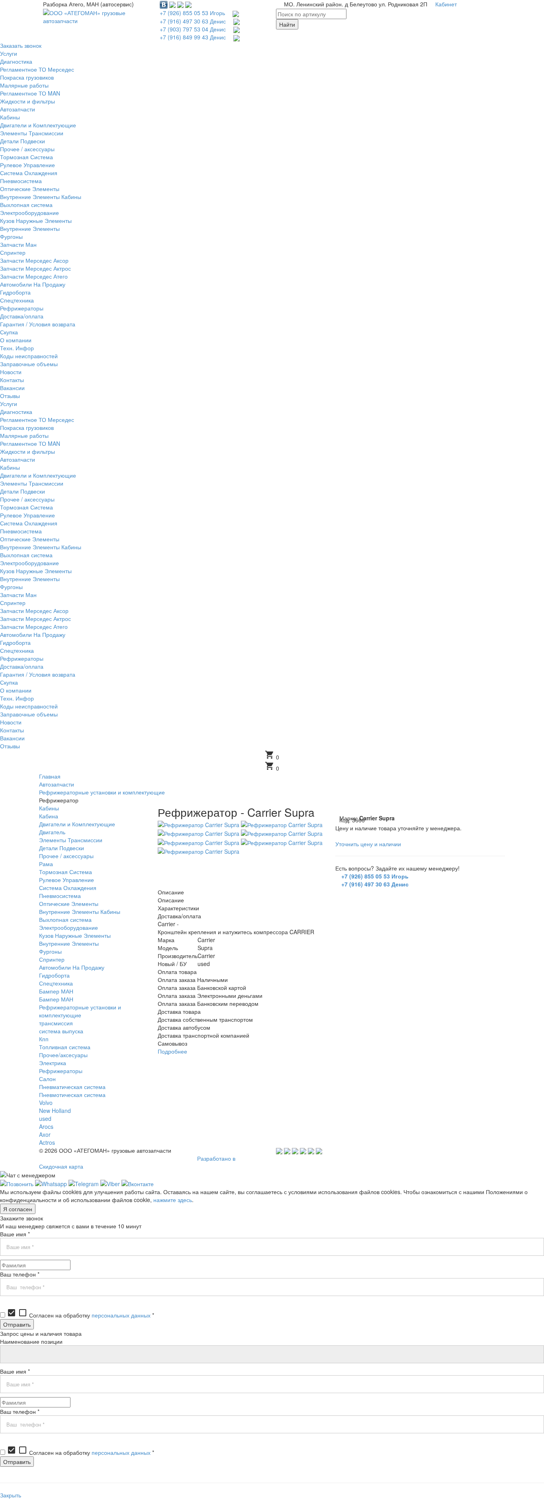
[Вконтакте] (137, 1183)
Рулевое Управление (66, 880)
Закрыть (10, 1495)
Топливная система (64, 1047)
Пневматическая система (72, 1087)
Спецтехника (56, 983)
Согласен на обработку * (80, 1315)
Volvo (46, 1103)
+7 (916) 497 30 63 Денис (193, 21)
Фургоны (50, 951)
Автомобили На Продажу (71, 967)
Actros (47, 1142)
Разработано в (216, 1158)
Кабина (48, 816)
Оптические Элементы (68, 904)
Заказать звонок (20, 45)
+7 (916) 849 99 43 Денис (193, 37)
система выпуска (61, 1031)
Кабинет (446, 4)
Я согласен (17, 1209)
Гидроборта (54, 975)
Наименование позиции (31, 1341)
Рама (46, 864)
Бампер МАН (56, 991)
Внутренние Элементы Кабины (79, 911)
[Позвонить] (16, 1183)
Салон (47, 1079)
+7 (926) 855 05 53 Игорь (192, 13)
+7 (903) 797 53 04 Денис (193, 29)
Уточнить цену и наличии (368, 844)
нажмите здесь (172, 1200)
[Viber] (110, 1183)
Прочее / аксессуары (66, 856)
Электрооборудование (68, 927)
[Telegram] (83, 1183)
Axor (45, 1134)
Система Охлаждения (67, 888)
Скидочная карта (61, 1166)
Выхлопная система (65, 919)
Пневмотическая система (72, 1095)
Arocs (46, 1126)
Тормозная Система (65, 872)
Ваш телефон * (19, 1274)
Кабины (49, 808)
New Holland (55, 1110)
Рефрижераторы (60, 1071)
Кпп (44, 1039)
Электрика (52, 1063)
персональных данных (121, 1315)
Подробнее (172, 1051)
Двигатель (52, 832)
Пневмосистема (60, 896)
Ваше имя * (15, 1234)
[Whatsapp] (51, 1183)
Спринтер (52, 959)
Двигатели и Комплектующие (77, 824)
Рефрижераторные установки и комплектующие (80, 1011)
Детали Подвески (61, 848)
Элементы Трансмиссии (70, 840)
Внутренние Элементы (69, 943)
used (45, 1118)
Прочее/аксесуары (63, 1055)
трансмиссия (56, 1023)
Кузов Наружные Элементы (75, 935)
